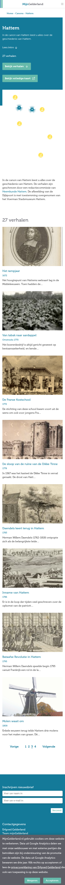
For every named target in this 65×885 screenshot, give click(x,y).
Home (10, 13)
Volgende (48, 746)
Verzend (56, 810)
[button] (15, 97)
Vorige (14, 746)
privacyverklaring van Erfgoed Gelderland (36, 867)
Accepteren (52, 880)
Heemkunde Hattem (14, 191)
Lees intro (8, 47)
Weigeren (32, 880)
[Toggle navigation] (62, 4)
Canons (19, 13)
